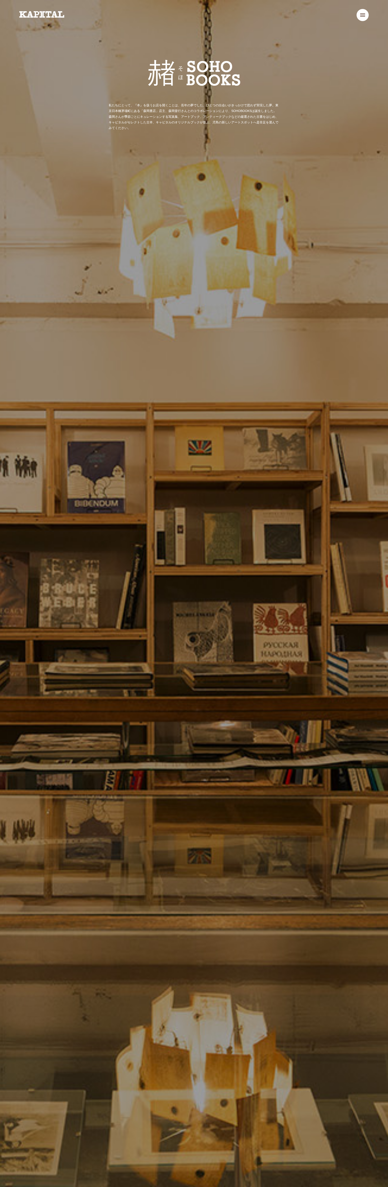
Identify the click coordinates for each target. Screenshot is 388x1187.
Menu (363, 15)
